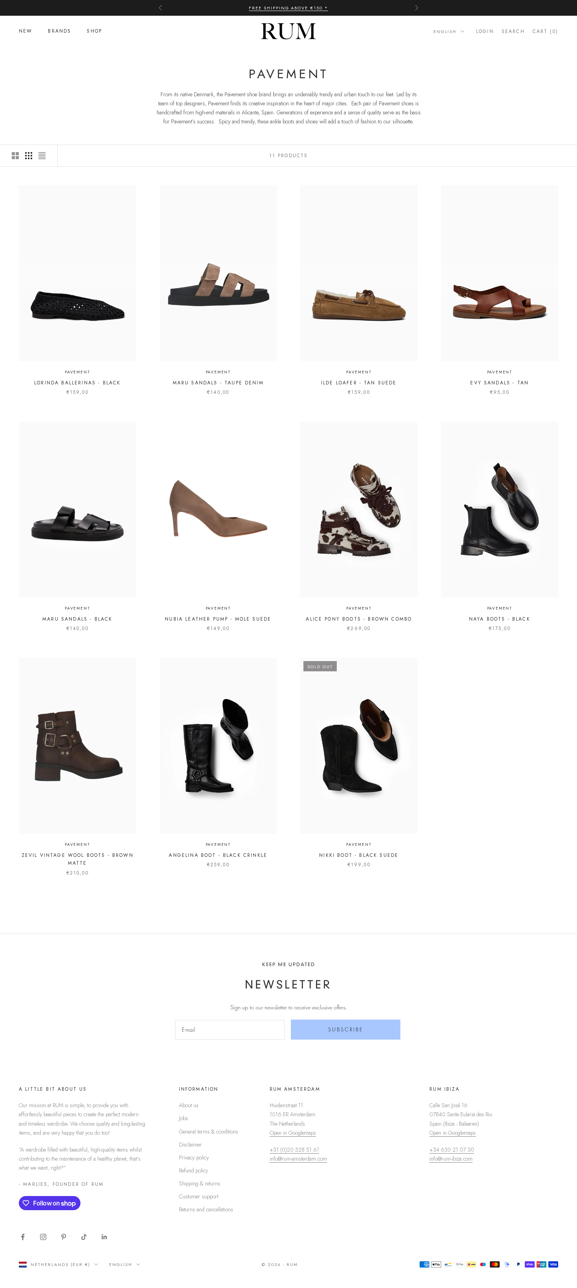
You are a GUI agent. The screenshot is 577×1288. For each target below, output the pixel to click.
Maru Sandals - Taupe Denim (218, 382)
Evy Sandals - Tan (499, 382)
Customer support (198, 1196)
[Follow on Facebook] (23, 1237)
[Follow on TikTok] (84, 1237)
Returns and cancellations (206, 1209)
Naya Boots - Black (499, 619)
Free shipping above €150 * (288, 8)
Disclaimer (190, 1144)
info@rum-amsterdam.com (298, 1159)
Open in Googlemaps (293, 1133)
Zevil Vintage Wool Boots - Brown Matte (77, 859)
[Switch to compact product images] (42, 155)
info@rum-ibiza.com (451, 1159)
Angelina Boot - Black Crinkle (218, 855)
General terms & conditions (208, 1131)
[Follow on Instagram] (43, 1237)
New (25, 31)
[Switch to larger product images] (15, 155)
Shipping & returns (199, 1183)
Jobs (183, 1118)
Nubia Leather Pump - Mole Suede (218, 619)
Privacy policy (194, 1157)
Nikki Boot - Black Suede (358, 855)
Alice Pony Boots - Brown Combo (359, 619)
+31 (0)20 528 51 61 (294, 1150)
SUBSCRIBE (345, 1029)
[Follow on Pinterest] (64, 1237)
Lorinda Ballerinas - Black (77, 382)
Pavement (77, 372)
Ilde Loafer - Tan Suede (359, 382)
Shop (94, 31)
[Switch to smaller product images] (28, 155)
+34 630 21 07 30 (451, 1150)
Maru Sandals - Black (77, 619)
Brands (59, 31)
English (444, 31)
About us (189, 1105)
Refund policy (193, 1170)
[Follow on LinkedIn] (104, 1237)
